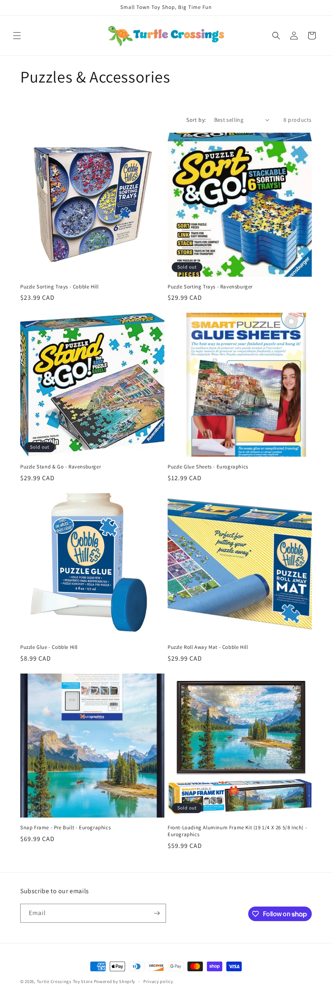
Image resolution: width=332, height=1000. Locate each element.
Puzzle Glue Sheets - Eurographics (208, 467)
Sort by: (196, 119)
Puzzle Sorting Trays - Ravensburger (210, 287)
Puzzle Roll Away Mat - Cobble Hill (208, 647)
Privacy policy (158, 981)
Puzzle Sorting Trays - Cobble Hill (59, 287)
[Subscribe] (157, 913)
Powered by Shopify (115, 981)
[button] (17, 35)
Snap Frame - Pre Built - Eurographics (65, 827)
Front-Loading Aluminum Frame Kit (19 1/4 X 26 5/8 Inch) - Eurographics (237, 831)
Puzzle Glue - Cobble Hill (49, 647)
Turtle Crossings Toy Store (65, 981)
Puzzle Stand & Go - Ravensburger (60, 467)
